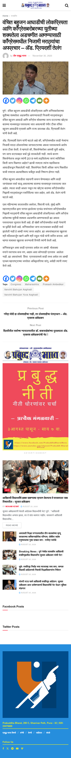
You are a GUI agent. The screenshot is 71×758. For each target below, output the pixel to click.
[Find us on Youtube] (17, 748)
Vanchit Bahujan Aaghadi (18, 289)
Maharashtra (32, 284)
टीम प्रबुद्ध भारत (19, 55)
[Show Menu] (4, 5)
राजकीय (14, 15)
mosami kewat (12, 506)
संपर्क (48, 732)
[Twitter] (13, 101)
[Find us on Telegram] (12, 748)
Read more (13, 524)
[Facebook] (6, 101)
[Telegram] (33, 101)
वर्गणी (22, 732)
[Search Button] (66, 5)
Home (5, 15)
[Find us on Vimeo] (22, 748)
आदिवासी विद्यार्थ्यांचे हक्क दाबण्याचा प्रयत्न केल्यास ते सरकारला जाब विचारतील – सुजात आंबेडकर (35, 499)
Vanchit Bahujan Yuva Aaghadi (21, 294)
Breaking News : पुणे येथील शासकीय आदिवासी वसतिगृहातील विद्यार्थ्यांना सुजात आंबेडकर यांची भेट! (41, 553)
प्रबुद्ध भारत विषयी (9, 732)
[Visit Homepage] (35, 5)
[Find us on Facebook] (3, 748)
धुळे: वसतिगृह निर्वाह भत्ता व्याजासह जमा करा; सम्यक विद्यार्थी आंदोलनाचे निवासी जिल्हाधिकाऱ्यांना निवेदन (41, 568)
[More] (46, 101)
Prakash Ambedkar (53, 284)
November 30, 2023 (42, 55)
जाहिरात (39, 732)
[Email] (40, 101)
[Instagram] (19, 101)
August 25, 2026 (30, 506)
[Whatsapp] (26, 101)
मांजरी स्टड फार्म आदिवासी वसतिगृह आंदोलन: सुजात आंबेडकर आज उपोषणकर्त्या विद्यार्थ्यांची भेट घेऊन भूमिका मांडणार (42, 585)
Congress (16, 284)
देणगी (30, 732)
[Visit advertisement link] (35, 398)
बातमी (7, 490)
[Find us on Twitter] (7, 748)
